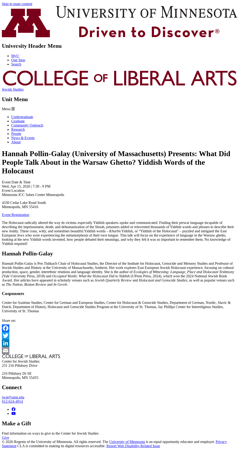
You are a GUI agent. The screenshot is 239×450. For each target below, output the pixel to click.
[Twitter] (119, 335)
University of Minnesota (127, 442)
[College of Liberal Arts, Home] (119, 85)
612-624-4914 (12, 401)
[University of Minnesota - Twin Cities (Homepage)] (119, 36)
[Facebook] (119, 328)
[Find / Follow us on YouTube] (13, 414)
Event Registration (15, 215)
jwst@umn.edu (13, 397)
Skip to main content (17, 4)
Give (5, 438)
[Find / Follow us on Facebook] (13, 409)
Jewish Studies (13, 89)
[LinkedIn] (119, 343)
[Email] (119, 350)
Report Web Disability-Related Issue (133, 446)
